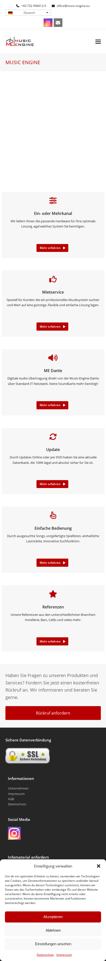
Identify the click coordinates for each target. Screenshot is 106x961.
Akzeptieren (53, 917)
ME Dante (53, 370)
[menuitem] (28, 13)
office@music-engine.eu (73, 6)
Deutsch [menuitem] (29, 13)
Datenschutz (45, 955)
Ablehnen (53, 930)
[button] (98, 866)
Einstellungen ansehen (53, 944)
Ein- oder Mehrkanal (53, 213)
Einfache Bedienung (53, 528)
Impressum (64, 955)
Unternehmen (18, 788)
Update (53, 449)
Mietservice (53, 292)
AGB (11, 799)
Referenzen (53, 607)
